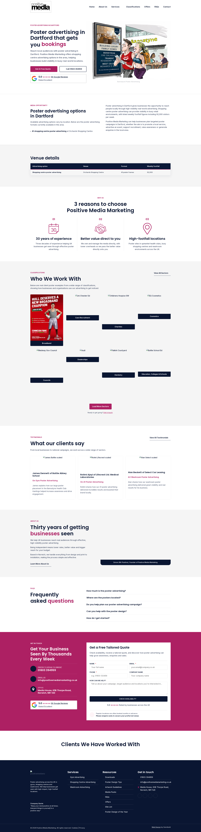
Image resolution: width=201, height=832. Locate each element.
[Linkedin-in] (155, 796)
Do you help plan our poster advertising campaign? (114, 604)
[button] (100, 406)
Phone (93, 672)
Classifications (133, 7)
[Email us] (33, 679)
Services (115, 7)
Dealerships (83, 359)
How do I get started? (98, 618)
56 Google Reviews (59, 77)
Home (92, 7)
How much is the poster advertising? (106, 590)
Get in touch (108, 413)
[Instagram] (150, 796)
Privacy (82, 828)
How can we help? (98, 681)
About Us (103, 7)
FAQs (156, 7)
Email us (41, 677)
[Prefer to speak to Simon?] (33, 669)
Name (92, 664)
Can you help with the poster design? (106, 611)
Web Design (156, 827)
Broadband (46, 343)
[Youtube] (145, 796)
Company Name (136, 672)
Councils (46, 380)
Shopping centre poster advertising (46, 172)
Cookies (75, 828)
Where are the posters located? (103, 597)
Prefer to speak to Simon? (50, 667)
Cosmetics (154, 316)
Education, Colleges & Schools (154, 374)
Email (132, 664)
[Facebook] (140, 796)
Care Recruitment (82, 318)
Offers (147, 7)
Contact (167, 7)
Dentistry (118, 375)
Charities (118, 327)
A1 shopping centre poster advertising (49, 131)
